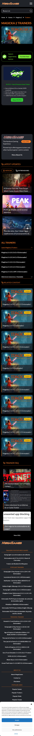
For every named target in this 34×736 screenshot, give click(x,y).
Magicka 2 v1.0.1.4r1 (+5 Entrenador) (14, 257)
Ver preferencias (17, 730)
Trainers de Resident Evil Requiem (17, 564)
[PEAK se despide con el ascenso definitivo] (17, 204)
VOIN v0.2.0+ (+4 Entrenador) (17, 656)
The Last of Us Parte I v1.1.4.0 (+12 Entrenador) (17, 638)
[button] (31, 704)
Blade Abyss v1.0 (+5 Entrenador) (17, 659)
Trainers (27, 17)
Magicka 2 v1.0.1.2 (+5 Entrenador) (13, 267)
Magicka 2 (19, 17)
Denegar (17, 725)
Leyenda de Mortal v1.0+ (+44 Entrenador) (17, 577)
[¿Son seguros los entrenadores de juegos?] (17, 521)
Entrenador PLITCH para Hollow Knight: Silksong (17, 608)
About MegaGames (17, 674)
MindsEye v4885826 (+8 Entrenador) (17, 604)
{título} (16, 733)
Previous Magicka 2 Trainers (12, 277)
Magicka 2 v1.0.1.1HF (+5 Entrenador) (14, 272)
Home (3, 17)
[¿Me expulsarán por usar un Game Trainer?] (17, 478)
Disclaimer (17, 681)
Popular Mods (17, 696)
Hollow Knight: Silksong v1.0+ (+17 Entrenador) (17, 586)
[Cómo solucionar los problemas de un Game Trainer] (17, 499)
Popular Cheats (17, 699)
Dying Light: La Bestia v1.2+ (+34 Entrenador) (17, 590)
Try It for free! (24, 56)
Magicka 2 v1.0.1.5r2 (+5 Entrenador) (14, 252)
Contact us (17, 678)
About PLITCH (17, 100)
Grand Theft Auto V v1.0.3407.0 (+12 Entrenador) (17, 663)
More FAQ (17, 535)
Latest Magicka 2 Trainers (9, 247)
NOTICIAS (8, 170)
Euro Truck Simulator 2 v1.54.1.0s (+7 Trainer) (17, 652)
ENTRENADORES (23, 170)
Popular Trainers (17, 692)
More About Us (17, 155)
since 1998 (25, 141)
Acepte (17, 720)
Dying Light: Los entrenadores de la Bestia (17, 554)
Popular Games (17, 689)
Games (10, 17)
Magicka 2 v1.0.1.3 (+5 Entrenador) (13, 262)
